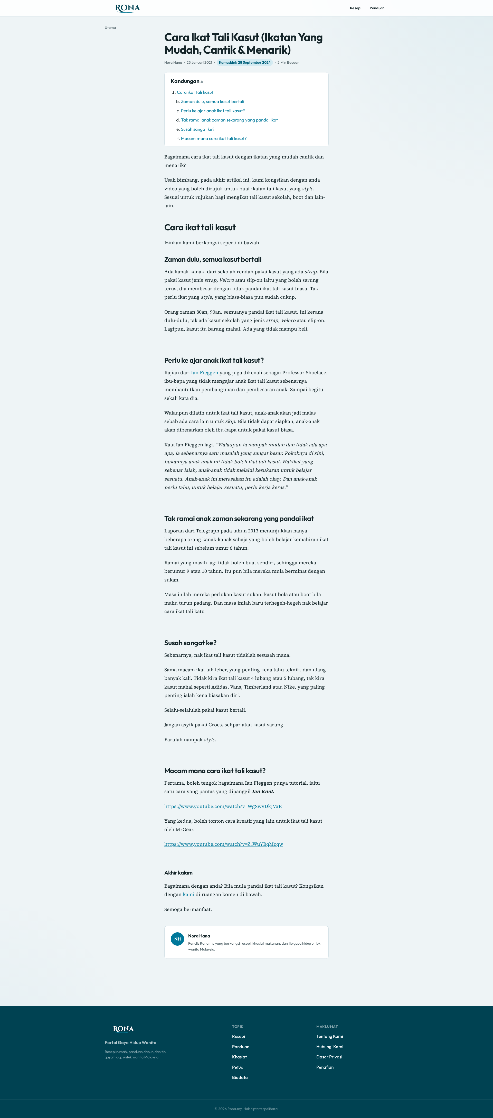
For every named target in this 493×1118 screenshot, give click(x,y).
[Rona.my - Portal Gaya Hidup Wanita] (133, 8)
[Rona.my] (128, 1029)
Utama (110, 27)
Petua (237, 1067)
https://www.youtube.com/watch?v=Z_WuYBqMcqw (223, 844)
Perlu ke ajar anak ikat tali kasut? (213, 110)
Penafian (325, 1067)
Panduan (377, 8)
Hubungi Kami (329, 1046)
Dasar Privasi (329, 1056)
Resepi (355, 8)
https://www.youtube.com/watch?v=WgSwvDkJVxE (223, 806)
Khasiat (239, 1056)
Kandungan (185, 81)
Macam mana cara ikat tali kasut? (214, 138)
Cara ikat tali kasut (195, 92)
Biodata (240, 1077)
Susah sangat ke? (197, 129)
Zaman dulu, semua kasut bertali (212, 101)
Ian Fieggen (204, 372)
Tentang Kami (329, 1036)
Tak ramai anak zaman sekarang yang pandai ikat (229, 120)
